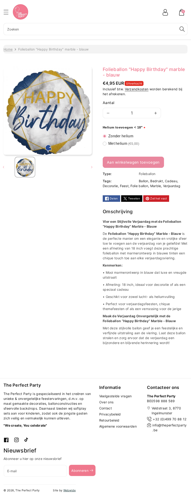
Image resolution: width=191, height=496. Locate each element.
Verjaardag (171, 186)
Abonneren (80, 470)
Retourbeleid (109, 420)
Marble (155, 186)
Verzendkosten (137, 89)
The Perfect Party (27, 490)
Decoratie (110, 186)
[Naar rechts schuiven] (92, 167)
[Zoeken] (182, 29)
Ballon (143, 181)
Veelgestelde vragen (115, 396)
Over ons (106, 402)
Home (8, 49)
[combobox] (95, 29)
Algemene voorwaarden (118, 426)
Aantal (108, 102)
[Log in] (165, 12)
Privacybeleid (110, 414)
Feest (124, 186)
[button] (8, 12)
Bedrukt (156, 181)
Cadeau (171, 181)
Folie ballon (139, 186)
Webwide (69, 490)
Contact (105, 408)
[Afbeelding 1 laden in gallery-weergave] (25, 167)
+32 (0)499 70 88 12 (169, 419)
